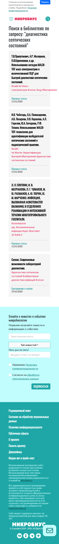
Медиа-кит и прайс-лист (21, 458)
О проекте (14, 439)
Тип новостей (28, 344)
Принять (45, 2)
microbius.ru (27, 480)
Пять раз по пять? (19, 349)
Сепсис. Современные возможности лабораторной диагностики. (26, 264)
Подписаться (41, 386)
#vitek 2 (18, 234)
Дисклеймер (15, 452)
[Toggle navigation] (11, 18)
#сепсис (32, 90)
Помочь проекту (17, 446)
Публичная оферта (19, 433)
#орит (25, 231)
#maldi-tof (16, 86)
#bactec (19, 152)
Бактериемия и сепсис (22, 288)
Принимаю (25, 366)
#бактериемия (49, 90)
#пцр (39, 90)
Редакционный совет (20, 410)
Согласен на (25, 376)
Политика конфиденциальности (25, 427)
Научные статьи (19, 98)
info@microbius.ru (17, 508)
